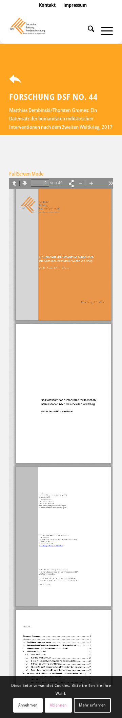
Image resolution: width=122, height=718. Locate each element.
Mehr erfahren (92, 705)
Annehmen (28, 705)
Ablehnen (58, 705)
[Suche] (87, 30)
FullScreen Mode (26, 173)
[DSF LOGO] (50, 30)
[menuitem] (47, 11)
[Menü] (103, 30)
